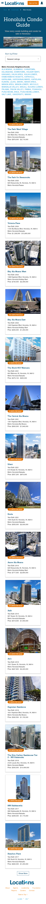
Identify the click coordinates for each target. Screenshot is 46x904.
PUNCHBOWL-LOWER (29, 92)
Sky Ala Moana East (17, 320)
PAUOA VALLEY (16, 89)
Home (5, 10)
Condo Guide (15, 10)
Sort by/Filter (11, 54)
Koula (10, 514)
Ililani (10, 464)
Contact (32, 890)
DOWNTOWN (19, 72)
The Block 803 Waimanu (19, 368)
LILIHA (13, 81)
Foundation (36, 888)
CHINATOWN (29, 69)
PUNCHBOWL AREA (10, 92)
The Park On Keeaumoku (19, 177)
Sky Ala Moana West (17, 271)
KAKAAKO (6, 74)
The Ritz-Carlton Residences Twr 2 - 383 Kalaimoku (23, 756)
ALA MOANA (7, 69)
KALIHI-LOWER (30, 74)
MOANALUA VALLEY (10, 86)
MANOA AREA (8, 84)
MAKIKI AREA (30, 81)
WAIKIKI (28, 94)
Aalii (10, 610)
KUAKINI (5, 81)
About (7, 888)
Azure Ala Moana (15, 562)
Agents (15, 888)
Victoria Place (14, 223)
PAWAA (28, 89)
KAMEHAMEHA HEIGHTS (12, 76)
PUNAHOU (36, 89)
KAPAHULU (29, 76)
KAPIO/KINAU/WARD (21, 79)
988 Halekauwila (15, 805)
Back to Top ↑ (23, 894)
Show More (23, 873)
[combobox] (23, 59)
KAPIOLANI (36, 79)
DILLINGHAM (7, 72)
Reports (14, 890)
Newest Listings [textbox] (13, 59)
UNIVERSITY (18, 94)
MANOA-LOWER (21, 84)
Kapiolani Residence (17, 707)
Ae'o (10, 659)
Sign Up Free (33, 3)
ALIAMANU (18, 69)
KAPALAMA (6, 79)
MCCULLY (34, 84)
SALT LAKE (6, 94)
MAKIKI (20, 81)
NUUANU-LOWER (35, 86)
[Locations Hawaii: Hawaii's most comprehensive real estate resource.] (15, 3)
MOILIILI (23, 86)
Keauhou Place (14, 854)
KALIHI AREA (17, 74)
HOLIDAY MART (32, 72)
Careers (23, 890)
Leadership (25, 888)
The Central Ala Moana (18, 416)
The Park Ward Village (18, 129)
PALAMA (5, 89)
